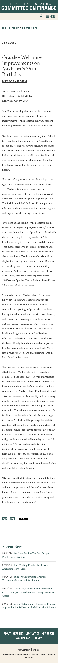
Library (37, 638)
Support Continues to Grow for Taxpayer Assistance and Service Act (24, 579)
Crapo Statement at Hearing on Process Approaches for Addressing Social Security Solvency (29, 606)
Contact (36, 649)
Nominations (23, 638)
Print (5, 519)
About (7, 633)
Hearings (18, 633)
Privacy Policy (24, 649)
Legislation (33, 633)
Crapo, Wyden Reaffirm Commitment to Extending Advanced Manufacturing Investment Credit (28, 592)
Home (4, 27)
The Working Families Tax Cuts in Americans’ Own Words (25, 567)
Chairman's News (29, 27)
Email (12, 519)
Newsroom (48, 633)
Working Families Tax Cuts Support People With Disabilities (26, 555)
